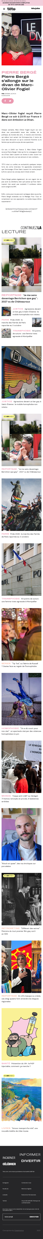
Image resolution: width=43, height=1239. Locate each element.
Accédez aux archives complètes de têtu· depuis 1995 (16, 4)
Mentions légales (26, 1189)
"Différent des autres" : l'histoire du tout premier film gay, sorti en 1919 (21, 931)
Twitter (5, 1201)
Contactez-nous (26, 1183)
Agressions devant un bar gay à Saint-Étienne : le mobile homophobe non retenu (27, 312)
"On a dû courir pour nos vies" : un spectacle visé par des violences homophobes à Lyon (21, 731)
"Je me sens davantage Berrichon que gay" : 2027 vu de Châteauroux (20, 298)
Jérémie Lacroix (10, 93)
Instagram (6, 1183)
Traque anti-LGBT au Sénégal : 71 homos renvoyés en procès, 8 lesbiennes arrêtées (20, 799)
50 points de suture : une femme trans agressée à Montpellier (27, 334)
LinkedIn (5, 1195)
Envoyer (34, 1217)
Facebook (5, 1189)
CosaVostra (19, 1230)
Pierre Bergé (19, 72)
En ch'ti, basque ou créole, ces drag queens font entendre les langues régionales (21, 999)
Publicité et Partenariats (29, 1195)
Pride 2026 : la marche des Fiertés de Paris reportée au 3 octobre (14, 323)
